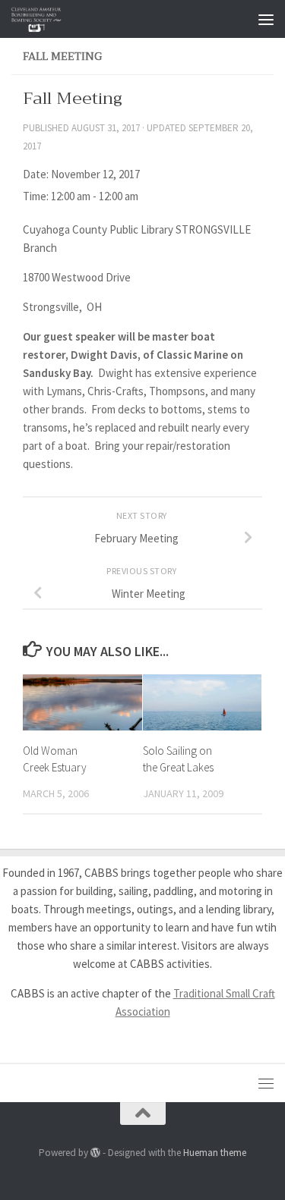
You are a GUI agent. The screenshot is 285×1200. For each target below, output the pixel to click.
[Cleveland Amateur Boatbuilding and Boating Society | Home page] (45, 19)
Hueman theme (214, 1152)
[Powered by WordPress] (95, 1153)
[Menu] (266, 19)
